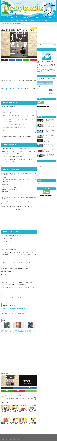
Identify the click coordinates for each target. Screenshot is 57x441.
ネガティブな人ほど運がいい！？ (11, 88)
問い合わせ (45, 20)
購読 (39, 86)
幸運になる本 (17, 20)
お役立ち (32, 20)
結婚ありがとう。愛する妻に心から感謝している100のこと (48, 150)
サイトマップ (36, 20)
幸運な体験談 (21, 20)
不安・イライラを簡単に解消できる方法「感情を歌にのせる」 (48, 126)
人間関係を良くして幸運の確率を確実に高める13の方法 (48, 155)
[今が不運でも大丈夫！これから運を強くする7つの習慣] (30, 325)
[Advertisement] (19, 70)
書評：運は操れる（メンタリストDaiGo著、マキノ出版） (48, 136)
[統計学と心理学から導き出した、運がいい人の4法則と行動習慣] (18, 325)
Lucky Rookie (10, 439)
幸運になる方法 (12, 20)
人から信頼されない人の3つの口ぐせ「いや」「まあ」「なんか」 (48, 131)
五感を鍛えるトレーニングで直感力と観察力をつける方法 (13, 308)
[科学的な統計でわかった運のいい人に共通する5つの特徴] (6, 325)
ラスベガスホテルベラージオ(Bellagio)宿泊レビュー (48, 141)
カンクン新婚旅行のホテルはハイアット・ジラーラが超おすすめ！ (48, 145)
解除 (46, 86)
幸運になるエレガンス (27, 20)
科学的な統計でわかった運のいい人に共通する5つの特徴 (13, 313)
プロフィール (41, 20)
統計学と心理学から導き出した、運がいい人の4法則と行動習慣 (15, 310)
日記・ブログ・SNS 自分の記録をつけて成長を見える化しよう (48, 120)
